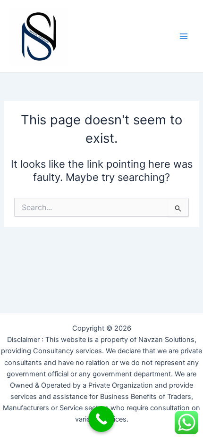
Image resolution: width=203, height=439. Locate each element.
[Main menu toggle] (184, 36)
